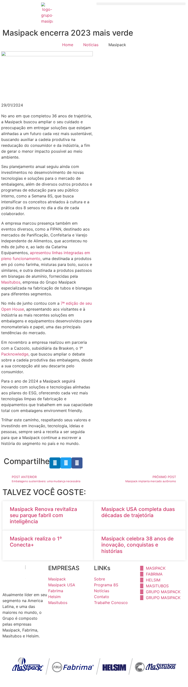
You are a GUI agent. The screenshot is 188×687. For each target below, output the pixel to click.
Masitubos (10, 282)
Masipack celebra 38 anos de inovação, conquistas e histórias (137, 545)
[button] (141, 3)
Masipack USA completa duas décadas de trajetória (138, 512)
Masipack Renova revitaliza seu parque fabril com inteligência (43, 515)
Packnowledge (14, 354)
